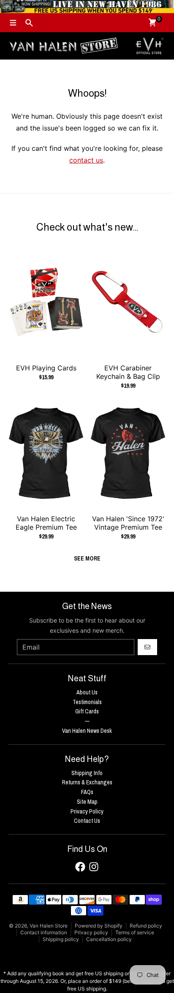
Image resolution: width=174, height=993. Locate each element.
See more (87, 558)
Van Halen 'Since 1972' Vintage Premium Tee (128, 522)
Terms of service (134, 932)
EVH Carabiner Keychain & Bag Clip (128, 372)
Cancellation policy (109, 939)
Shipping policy (61, 939)
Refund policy (146, 925)
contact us (86, 160)
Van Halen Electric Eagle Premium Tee (46, 522)
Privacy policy (91, 932)
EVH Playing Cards (46, 368)
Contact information (43, 932)
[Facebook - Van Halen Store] (80, 867)
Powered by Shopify (98, 925)
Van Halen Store (49, 925)
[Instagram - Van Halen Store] (94, 867)
